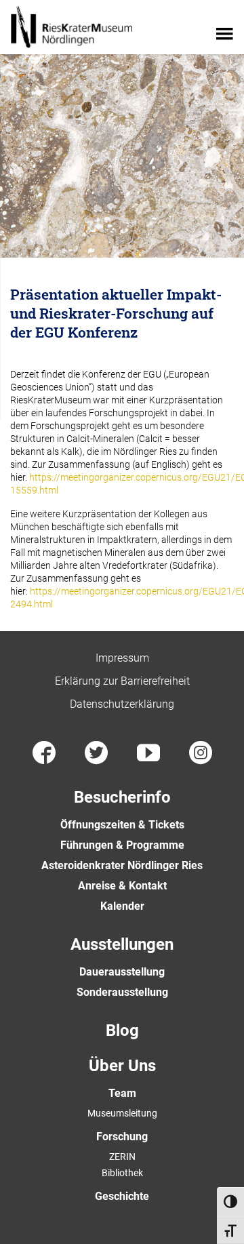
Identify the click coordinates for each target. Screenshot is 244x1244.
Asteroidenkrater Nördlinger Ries (122, 865)
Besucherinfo (122, 797)
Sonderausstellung (122, 992)
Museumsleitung (122, 1113)
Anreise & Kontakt (122, 885)
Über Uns (122, 1065)
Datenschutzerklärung (122, 704)
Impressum (122, 657)
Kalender (122, 906)
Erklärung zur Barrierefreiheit (122, 681)
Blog (122, 1030)
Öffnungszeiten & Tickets (122, 824)
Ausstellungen (122, 944)
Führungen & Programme (122, 845)
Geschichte (122, 1196)
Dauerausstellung (122, 971)
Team (122, 1093)
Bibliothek (122, 1172)
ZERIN (122, 1156)
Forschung (122, 1136)
